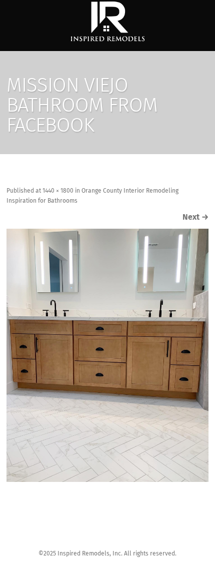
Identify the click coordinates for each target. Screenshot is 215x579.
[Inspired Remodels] (108, 22)
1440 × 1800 (58, 191)
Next (195, 217)
